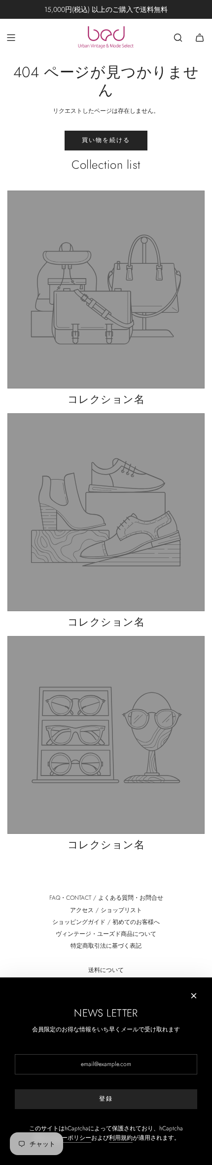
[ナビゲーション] (11, 38)
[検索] (178, 38)
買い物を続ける (106, 140)
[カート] (200, 38)
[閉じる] (194, 996)
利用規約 (121, 1137)
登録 (106, 1098)
